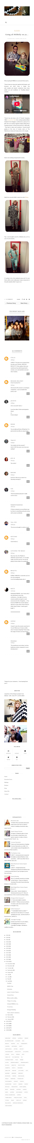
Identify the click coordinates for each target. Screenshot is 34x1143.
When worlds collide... (12, 998)
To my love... (10, 1006)
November (10, 965)
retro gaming (23, 1086)
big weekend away (9, 1040)
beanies (26, 1038)
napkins (14, 1076)
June (8, 976)
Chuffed (9, 983)
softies (26, 1092)
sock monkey (19, 1092)
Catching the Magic (18, 551)
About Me (6, 791)
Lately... (9, 337)
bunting (13, 1043)
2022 (7, 941)
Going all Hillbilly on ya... (13, 1004)
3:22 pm (12, 385)
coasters (7, 1046)
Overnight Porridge (16, 919)
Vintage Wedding (11, 1009)
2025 (7, 935)
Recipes (6, 785)
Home (5, 776)
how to (13, 1067)
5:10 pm (12, 491)
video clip (18, 1100)
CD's (18, 1043)
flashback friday (9, 1059)
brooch (7, 1043)
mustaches (7, 1076)
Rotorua (19, 1089)
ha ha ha (7, 1065)
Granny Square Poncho (16, 831)
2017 (7, 952)
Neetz (13, 588)
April (8, 981)
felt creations (15, 1057)
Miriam (13, 472)
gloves (7, 1062)
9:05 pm (12, 553)
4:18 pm (12, 442)
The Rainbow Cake (15, 853)
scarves (24, 1089)
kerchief (14, 1070)
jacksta (13, 401)
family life (7, 1057)
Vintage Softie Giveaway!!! (17, 898)
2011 (7, 1023)
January (9, 1019)
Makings (6, 782)
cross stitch (18, 1051)
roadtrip (12, 1089)
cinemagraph (24, 1043)
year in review (8, 1105)
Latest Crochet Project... (13, 992)
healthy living (21, 1065)
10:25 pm (13, 506)
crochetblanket (9, 1051)
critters (15, 1049)
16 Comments (9, 299)
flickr (25, 753)
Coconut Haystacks (16, 842)
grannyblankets (24, 1062)
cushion (7, 1054)
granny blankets (15, 1062)
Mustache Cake (15, 820)
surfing (19, 1094)
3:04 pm (12, 360)
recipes (26, 1084)
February (9, 1017)
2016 (7, 955)
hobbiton (7, 1067)
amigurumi (7, 1038)
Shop (5, 788)
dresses (18, 1054)
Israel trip (7, 1070)
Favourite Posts (8, 779)
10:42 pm (13, 524)
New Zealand (21, 1076)
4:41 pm (12, 460)
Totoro (7, 1100)
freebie (21, 1059)
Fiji (21, 1057)
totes (25, 1097)
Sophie (13, 621)
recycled (7, 1086)
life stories (21, 1070)
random (20, 1084)
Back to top (25, 1139)
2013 (7, 961)
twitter (8, 759)
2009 (7, 1028)
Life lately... (9, 989)
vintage (25, 1100)
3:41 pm (12, 426)
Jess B (13, 458)
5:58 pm (12, 623)
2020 (7, 946)
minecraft (20, 1073)
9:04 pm (12, 539)
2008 (7, 1030)
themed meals (8, 1097)
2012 (7, 1021)
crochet (22, 1049)
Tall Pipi (14, 522)
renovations (14, 1086)
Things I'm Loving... (12, 1001)
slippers (12, 1092)
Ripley (6, 1089)
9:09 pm (12, 573)
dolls (12, 1054)
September (10, 970)
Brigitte (14, 570)
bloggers (17, 30)
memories (14, 1073)
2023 (7, 939)
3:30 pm (12, 403)
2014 (7, 959)
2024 (7, 937)
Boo (23, 1040)
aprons (14, 1038)
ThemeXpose (18, 1137)
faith (23, 1054)
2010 (7, 1025)
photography (8, 1081)
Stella (13, 357)
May (8, 979)
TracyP (13, 440)
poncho (22, 1081)
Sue (12, 488)
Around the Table (11, 120)
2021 (7, 944)
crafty (20, 1046)
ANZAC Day (10, 986)
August (9, 972)
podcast (16, 1081)
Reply (28, 373)
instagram (8, 753)
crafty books (8, 1049)
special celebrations (10, 1094)
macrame (7, 1073)
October (9, 968)
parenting (13, 1078)
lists (27, 1070)
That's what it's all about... (13, 1012)
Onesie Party (10, 995)
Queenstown (8, 1084)
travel (12, 1100)
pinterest (17, 753)
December (10, 963)
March (9, 1014)
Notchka (14, 536)
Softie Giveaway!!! (15, 908)
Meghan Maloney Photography (17, 382)
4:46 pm (12, 475)
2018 (7, 950)
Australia (20, 1038)
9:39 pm (12, 642)
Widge (26, 197)
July (8, 974)
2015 (7, 957)
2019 (7, 948)
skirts (6, 1092)
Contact (6, 794)
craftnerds (14, 1046)
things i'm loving (18, 1097)
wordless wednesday (18, 1103)
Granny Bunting (15, 876)
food (16, 1059)
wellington (8, 1103)
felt (17, 759)
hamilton (13, 1065)
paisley (6, 1078)
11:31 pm (13, 591)
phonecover (20, 1078)
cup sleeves (25, 1051)
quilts (14, 1084)
